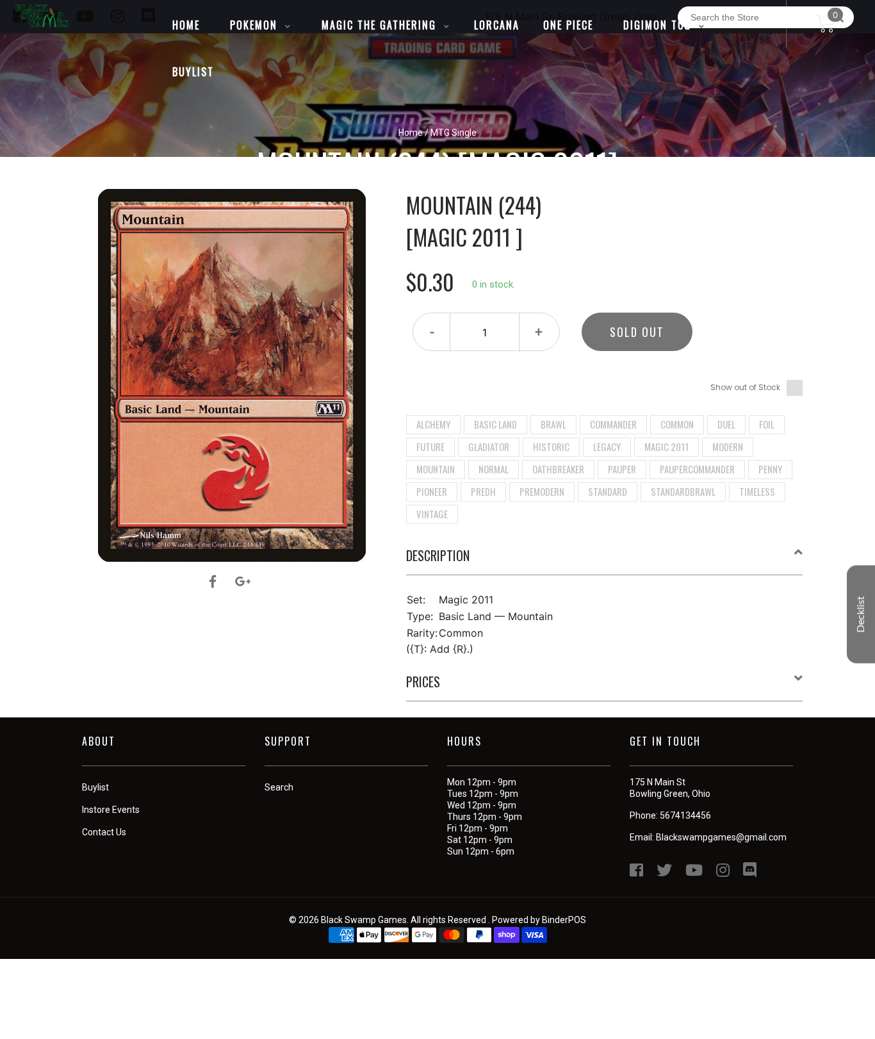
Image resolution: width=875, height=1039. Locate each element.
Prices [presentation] (423, 681)
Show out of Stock (745, 387)
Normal (493, 469)
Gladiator (488, 446)
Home (410, 132)
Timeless (757, 491)
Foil (766, 424)
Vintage (432, 514)
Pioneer (431, 491)
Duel (726, 424)
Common (677, 424)
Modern (727, 446)
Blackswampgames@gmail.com (721, 837)
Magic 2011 (666, 446)
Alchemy (433, 424)
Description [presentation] (438, 555)
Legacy (607, 446)
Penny (770, 469)
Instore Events (111, 810)
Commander (613, 424)
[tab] (604, 560)
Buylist (95, 787)
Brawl (553, 424)
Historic (551, 446)
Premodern (541, 491)
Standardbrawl (683, 491)
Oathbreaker (558, 469)
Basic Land (495, 424)
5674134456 (685, 815)
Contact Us (104, 832)
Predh (483, 491)
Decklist (861, 614)
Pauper (622, 469)
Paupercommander (697, 469)
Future (430, 446)
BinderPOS (564, 920)
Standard (607, 491)
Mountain (435, 469)
